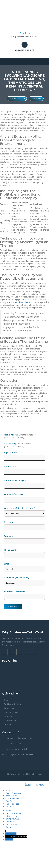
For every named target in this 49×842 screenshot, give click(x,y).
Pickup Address (11, 434)
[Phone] (6, 839)
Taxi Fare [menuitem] (9, 801)
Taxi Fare (8, 716)
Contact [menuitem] (8, 806)
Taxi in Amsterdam (12, 704)
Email (6, 563)
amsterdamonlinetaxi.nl (16, 749)
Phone (10, 839)
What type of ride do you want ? (19, 508)
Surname (8, 536)
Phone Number (11, 550)
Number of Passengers (15, 480)
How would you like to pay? (17, 577)
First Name (9, 522)
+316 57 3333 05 (24, 50)
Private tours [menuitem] (11, 795)
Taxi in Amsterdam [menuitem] (13, 793)
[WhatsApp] (6, 833)
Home (7, 700)
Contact (7, 724)
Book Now (37, 98)
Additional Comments (14, 591)
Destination (9, 443)
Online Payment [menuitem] (12, 798)
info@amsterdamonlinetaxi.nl (24, 36)
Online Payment (11, 712)
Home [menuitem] (8, 790)
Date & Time (10, 466)
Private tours (9, 708)
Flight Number (11, 452)
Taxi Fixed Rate (11, 720)
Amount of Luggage (13, 494)
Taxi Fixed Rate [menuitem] (12, 804)
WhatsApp (11, 833)
